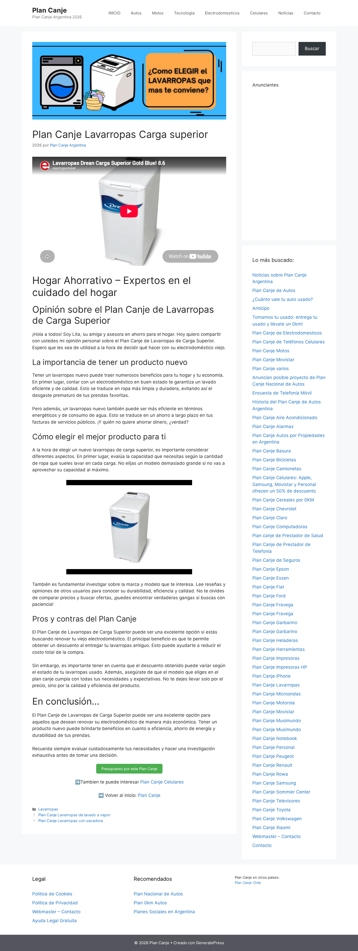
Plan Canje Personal (273, 747)
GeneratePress (210, 942)
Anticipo (260, 308)
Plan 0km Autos (150, 902)
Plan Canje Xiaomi (271, 827)
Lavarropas (48, 809)
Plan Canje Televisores (276, 800)
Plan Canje (49, 10)
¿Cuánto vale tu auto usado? (282, 299)
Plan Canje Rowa (270, 774)
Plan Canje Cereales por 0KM (283, 499)
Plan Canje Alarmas (273, 426)
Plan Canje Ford (269, 595)
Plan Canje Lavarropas (276, 685)
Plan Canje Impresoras (276, 658)
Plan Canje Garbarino (274, 622)
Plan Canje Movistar (273, 359)
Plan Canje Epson (270, 569)
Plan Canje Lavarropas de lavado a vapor (74, 815)
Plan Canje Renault (272, 765)
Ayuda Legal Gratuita (54, 920)
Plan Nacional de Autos (158, 893)
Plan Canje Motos (270, 350)
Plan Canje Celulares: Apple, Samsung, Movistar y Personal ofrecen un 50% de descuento (284, 484)
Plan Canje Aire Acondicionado (284, 417)
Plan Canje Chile (248, 882)
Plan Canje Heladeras (275, 640)
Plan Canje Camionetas (276, 468)
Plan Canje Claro (269, 517)
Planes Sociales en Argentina (164, 911)
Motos (158, 12)
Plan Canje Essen (270, 578)
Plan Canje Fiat (268, 587)
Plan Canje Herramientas (278, 649)
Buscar (312, 48)
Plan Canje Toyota (271, 809)
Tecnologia (184, 12)
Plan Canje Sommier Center (281, 792)
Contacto (312, 12)
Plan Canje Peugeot (273, 756)
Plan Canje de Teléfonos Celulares (288, 341)
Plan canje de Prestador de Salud (287, 535)
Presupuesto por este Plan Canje (129, 768)
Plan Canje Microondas (276, 693)
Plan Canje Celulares (162, 782)
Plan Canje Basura (271, 450)
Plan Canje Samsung (274, 783)
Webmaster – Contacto (276, 836)
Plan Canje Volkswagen (277, 818)
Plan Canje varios (270, 368)
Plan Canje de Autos (273, 290)
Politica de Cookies (52, 893)
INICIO (114, 12)
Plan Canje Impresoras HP (279, 667)
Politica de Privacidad (55, 902)
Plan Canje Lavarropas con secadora (70, 820)
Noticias (285, 12)
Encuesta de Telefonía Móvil (282, 393)
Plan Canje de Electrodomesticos (287, 333)
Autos (136, 12)
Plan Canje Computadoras (279, 526)
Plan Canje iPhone (271, 676)
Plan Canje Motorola (273, 702)
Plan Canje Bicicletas (274, 459)
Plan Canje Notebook (274, 738)
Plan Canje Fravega (272, 604)
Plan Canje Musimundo (276, 720)
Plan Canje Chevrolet (274, 508)
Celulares (259, 12)
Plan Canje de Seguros (276, 560)
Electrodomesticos (222, 12)
